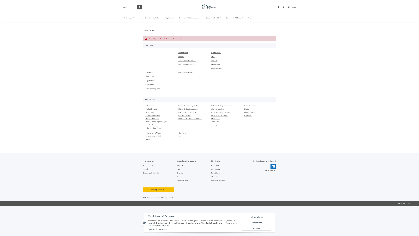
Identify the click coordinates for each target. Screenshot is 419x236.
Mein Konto (149, 77)
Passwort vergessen (152, 89)
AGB (212, 56)
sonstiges (214, 125)
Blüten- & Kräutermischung (188, 109)
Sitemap (214, 60)
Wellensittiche (150, 112)
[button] (278, 7)
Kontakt (181, 56)
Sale (180, 136)
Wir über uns (183, 52)
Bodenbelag (215, 118)
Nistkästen (248, 115)
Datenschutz (162, 229)
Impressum (151, 229)
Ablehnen (256, 228)
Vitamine (148, 139)
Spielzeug (182, 133)
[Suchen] (139, 7)
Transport (215, 122)
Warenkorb (149, 73)
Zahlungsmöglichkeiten (186, 60)
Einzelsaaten (150, 125)
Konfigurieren (257, 223)
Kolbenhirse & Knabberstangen (189, 118)
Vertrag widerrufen (158, 190)
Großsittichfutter (151, 109)
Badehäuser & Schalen (219, 115)
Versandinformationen (186, 64)
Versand (170, 198)
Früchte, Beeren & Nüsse (187, 112)
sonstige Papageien (152, 115)
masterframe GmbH (185, 73)
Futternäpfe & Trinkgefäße (221, 112)
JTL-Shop (407, 203)
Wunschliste (149, 85)
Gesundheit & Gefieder (153, 136)
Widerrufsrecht (216, 69)
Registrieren (149, 81)
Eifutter (247, 109)
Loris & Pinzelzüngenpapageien (156, 122)
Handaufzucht (249, 112)
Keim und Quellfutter (153, 128)
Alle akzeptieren (257, 217)
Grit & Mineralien (184, 115)
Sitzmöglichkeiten (217, 109)
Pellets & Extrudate (152, 118)
